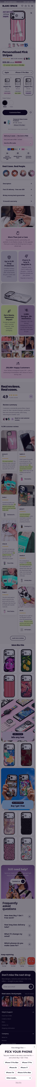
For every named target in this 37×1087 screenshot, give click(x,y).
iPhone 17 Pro (27, 1062)
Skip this (18, 1082)
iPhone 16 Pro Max (24, 1073)
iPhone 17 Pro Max (11, 1062)
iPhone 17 (24, 1068)
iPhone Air (13, 1068)
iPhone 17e (10, 1073)
